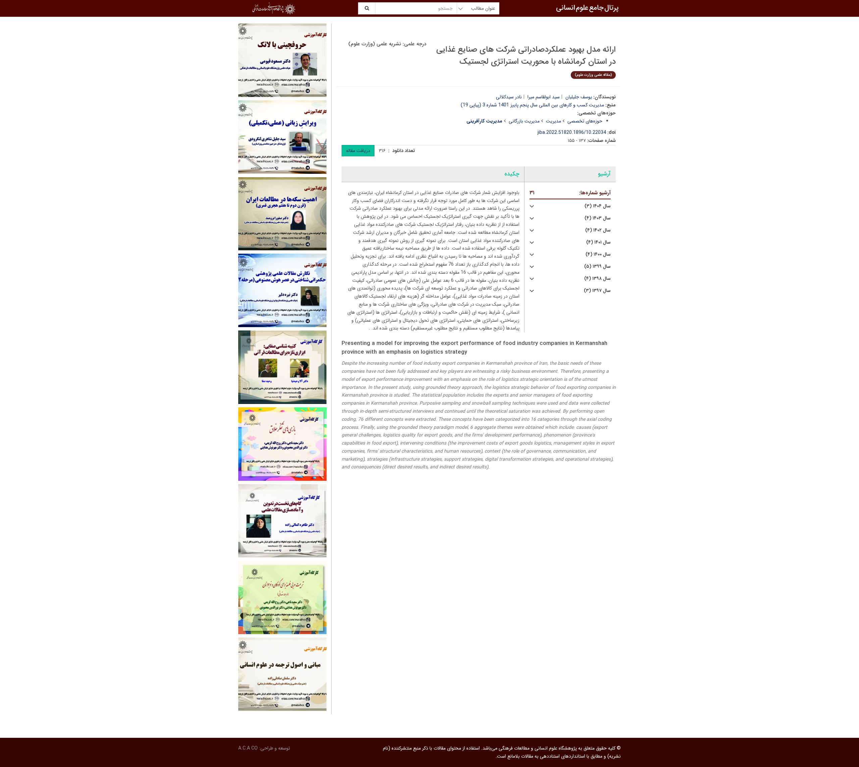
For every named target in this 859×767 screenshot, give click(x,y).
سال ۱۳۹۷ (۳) (597, 290)
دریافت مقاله (358, 150)
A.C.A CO (248, 748)
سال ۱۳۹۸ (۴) (597, 278)
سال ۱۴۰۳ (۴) (598, 218)
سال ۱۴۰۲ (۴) (598, 230)
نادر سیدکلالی (509, 97)
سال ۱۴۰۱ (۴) (598, 242)
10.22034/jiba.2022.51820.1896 (572, 132)
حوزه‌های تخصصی (584, 121)
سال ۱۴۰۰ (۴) (598, 254)
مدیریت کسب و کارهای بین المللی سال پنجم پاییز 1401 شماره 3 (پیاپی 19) (532, 105)
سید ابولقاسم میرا (543, 97)
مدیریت (553, 121)
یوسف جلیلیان (578, 97)
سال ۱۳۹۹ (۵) (597, 266)
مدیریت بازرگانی (524, 121)
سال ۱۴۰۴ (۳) (598, 206)
